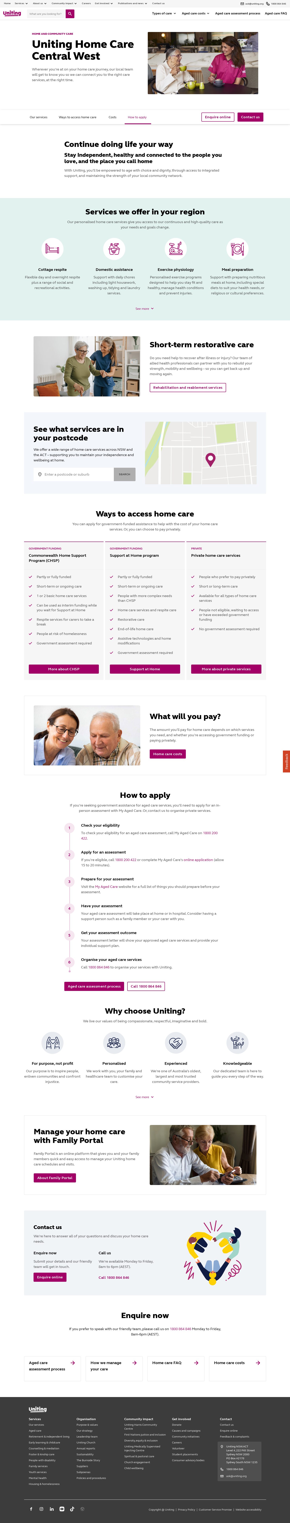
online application (198, 860)
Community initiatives (185, 1436)
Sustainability (85, 1454)
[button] (145, 308)
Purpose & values (87, 1424)
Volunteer (178, 1448)
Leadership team (87, 1436)
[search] (70, 13)
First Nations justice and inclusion (145, 1434)
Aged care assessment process (237, 13)
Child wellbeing (133, 1468)
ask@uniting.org (236, 1476)
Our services (36, 1424)
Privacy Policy (186, 1509)
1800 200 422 (125, 860)
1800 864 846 (98, 967)
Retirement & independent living (49, 1436)
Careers (86, 3)
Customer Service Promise (215, 1509)
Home (7, 3)
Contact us (158, 3)
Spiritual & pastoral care (139, 1456)
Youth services (38, 1472)
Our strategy (85, 1430)
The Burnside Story (88, 1460)
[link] (52, 1368)
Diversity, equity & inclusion (141, 1440)
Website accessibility (248, 1509)
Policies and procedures (91, 1478)
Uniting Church (86, 1442)
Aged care (35, 1430)
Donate (176, 1424)
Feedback (286, 761)
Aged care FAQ (276, 13)
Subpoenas (83, 1472)
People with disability (42, 1460)
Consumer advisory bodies (188, 1460)
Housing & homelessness (44, 1484)
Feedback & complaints (234, 1436)
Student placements (185, 1454)
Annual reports (86, 1448)
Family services (38, 1466)
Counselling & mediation (44, 1448)
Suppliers (82, 1466)
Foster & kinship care (41, 1454)
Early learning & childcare (44, 1442)
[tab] (39, 117)
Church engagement (137, 1462)
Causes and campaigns (186, 1430)
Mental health (38, 1478)
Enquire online (229, 1430)
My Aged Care (106, 887)
